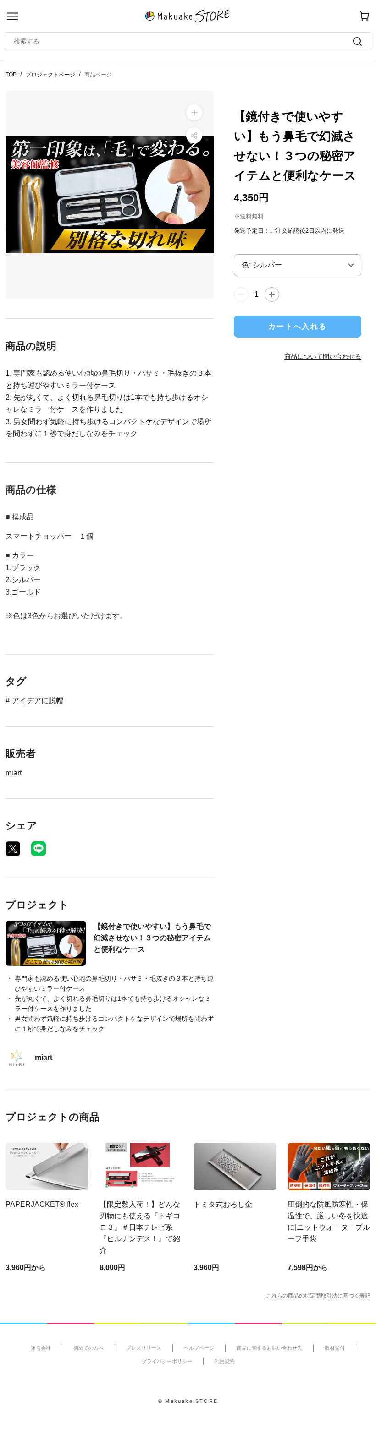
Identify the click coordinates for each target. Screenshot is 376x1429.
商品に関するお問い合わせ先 (269, 1348)
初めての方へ (88, 1348)
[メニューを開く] (12, 16)
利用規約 (225, 1361)
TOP (11, 74)
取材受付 (335, 1348)
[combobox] (183, 41)
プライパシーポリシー (167, 1361)
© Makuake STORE (188, 1401)
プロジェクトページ (50, 74)
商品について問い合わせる (322, 356)
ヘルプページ (199, 1348)
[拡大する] (194, 112)
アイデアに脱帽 (37, 700)
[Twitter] (13, 848)
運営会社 (41, 1348)
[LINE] (38, 848)
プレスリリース (143, 1348)
